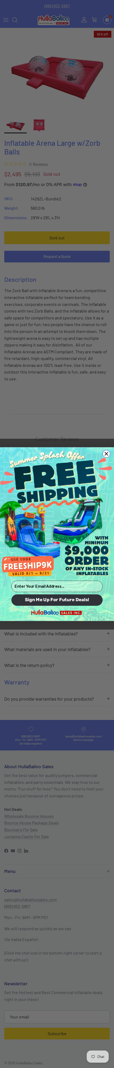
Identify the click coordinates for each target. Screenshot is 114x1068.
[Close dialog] (106, 454)
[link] (57, 513)
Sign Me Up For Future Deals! (57, 599)
